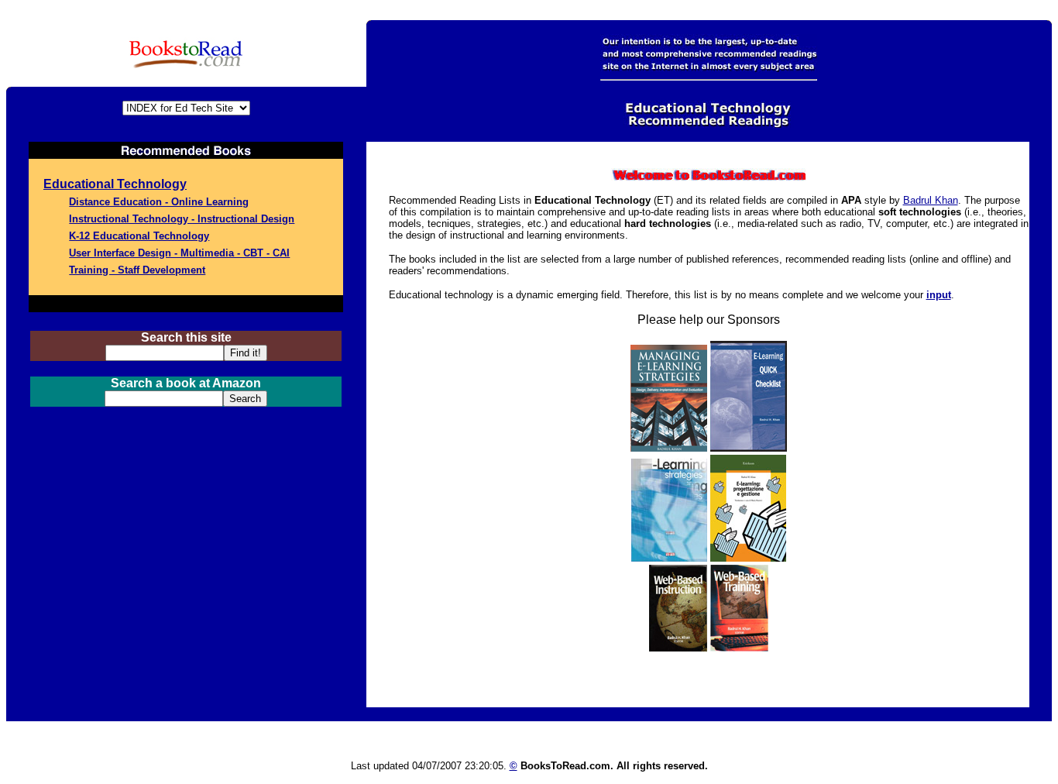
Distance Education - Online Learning (159, 202)
